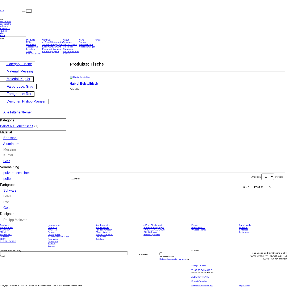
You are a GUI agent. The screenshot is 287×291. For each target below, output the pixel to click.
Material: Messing (19, 71)
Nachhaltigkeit (70, 44)
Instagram (244, 232)
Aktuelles (52, 230)
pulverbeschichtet (16, 173)
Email (2, 256)
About (66, 40)
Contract (46, 40)
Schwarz (9, 190)
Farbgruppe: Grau (19, 86)
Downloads (101, 237)
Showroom (68, 49)
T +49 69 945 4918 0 (201, 270)
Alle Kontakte (200, 277)
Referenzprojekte (50, 51)
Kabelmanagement (51, 47)
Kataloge (100, 239)
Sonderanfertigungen (52, 44)
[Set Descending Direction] (273, 187)
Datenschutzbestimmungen (172, 259)
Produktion (68, 47)
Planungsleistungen (52, 49)
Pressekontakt (198, 227)
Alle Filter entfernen (18, 112)
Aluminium (11, 144)
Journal (82, 42)
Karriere (67, 54)
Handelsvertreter (71, 51)
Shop (98, 40)
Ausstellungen (86, 44)
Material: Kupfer (18, 79)
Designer (67, 42)
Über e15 (52, 227)
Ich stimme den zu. (174, 257)
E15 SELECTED (34, 54)
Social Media (245, 225)
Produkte (30, 40)
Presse (194, 225)
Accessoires (32, 47)
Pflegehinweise (103, 232)
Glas (6, 161)
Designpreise (54, 234)
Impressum (244, 285)
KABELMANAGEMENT (155, 230)
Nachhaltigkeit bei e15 (59, 237)
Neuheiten (31, 44)
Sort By (246, 187)
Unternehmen (54, 225)
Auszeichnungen (87, 47)
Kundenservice (103, 225)
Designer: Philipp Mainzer (25, 101)
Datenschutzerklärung (202, 285)
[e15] (13, 11)
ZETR (29, 51)
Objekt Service (151, 232)
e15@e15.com (198, 266)
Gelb (7, 207)
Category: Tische (19, 64)
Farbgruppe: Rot (18, 94)
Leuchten (31, 49)
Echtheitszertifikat (104, 234)
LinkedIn (243, 227)
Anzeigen (256, 177)
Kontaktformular (199, 281)
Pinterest (243, 230)
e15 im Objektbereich (52, 42)
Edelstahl (10, 138)
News (81, 40)
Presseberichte (198, 230)
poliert (8, 178)
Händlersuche (102, 227)
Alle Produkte (6, 227)
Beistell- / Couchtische (16, 126)
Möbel (29, 42)
